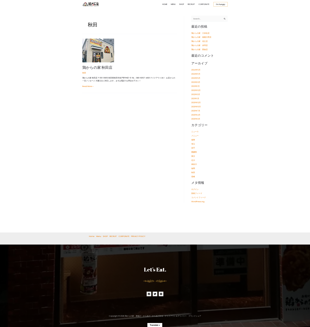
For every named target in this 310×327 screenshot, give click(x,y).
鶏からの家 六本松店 (200, 33)
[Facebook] (149, 294)
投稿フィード (196, 193)
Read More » (87, 86)
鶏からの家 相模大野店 (201, 37)
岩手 (193, 148)
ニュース (195, 131)
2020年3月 (195, 119)
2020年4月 (195, 115)
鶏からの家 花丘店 (199, 41)
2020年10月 (196, 106)
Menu (98, 236)
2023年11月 (195, 74)
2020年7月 (195, 110)
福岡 (193, 168)
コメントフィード (198, 197)
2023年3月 (195, 82)
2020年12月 (196, 102)
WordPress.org (197, 201)
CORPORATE (203, 4)
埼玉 (193, 144)
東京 (193, 156)
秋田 (84, 73)
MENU (173, 4)
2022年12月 (196, 90)
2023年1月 (195, 86)
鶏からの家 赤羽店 (199, 45)
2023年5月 (195, 78)
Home (91, 236)
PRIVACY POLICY (138, 236)
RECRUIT (191, 4)
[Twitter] (155, 294)
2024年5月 (195, 70)
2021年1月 (195, 98)
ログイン (195, 189)
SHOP (181, 4)
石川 (193, 160)
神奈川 (194, 164)
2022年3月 (195, 94)
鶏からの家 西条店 (199, 49)
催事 (193, 139)
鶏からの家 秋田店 (97, 67)
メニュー (195, 135)
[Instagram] (161, 294)
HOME (164, 4)
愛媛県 (194, 152)
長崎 (193, 176)
